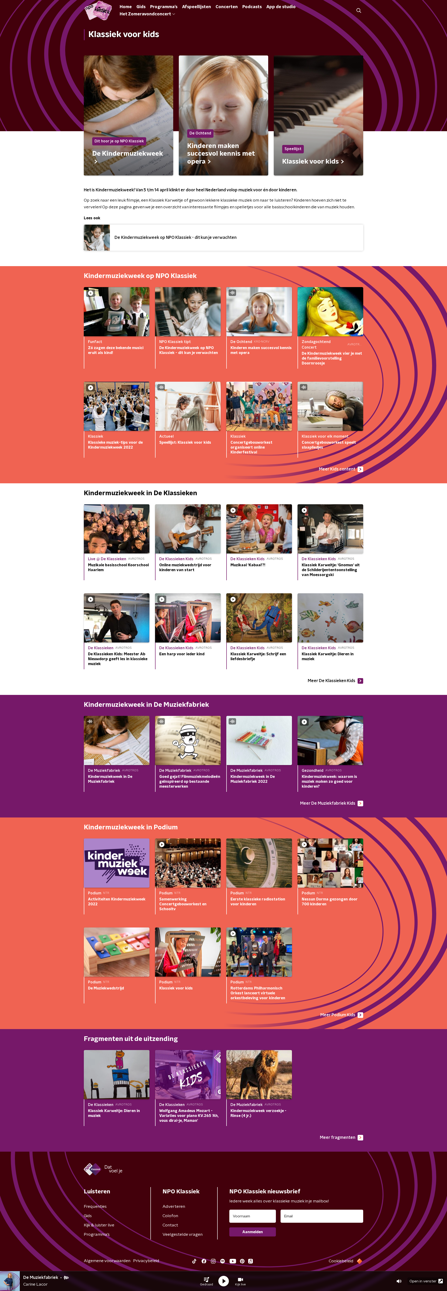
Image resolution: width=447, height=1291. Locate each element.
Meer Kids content (337, 469)
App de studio (281, 7)
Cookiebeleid (341, 1261)
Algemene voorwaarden (107, 1261)
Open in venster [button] (423, 1281)
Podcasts (252, 7)
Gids (141, 7)
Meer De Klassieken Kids (331, 681)
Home (126, 7)
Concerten (227, 7)
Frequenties (95, 1207)
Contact (170, 1225)
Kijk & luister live (99, 1225)
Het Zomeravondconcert (145, 14)
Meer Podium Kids (337, 1015)
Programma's (163, 7)
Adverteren (174, 1207)
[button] (206, 1281)
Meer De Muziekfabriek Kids (327, 803)
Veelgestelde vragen (183, 1235)
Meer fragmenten (337, 1138)
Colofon (170, 1216)
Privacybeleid (146, 1261)
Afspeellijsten (196, 7)
